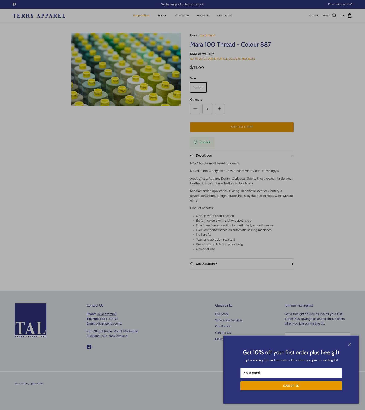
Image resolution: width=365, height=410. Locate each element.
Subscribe (291, 385)
